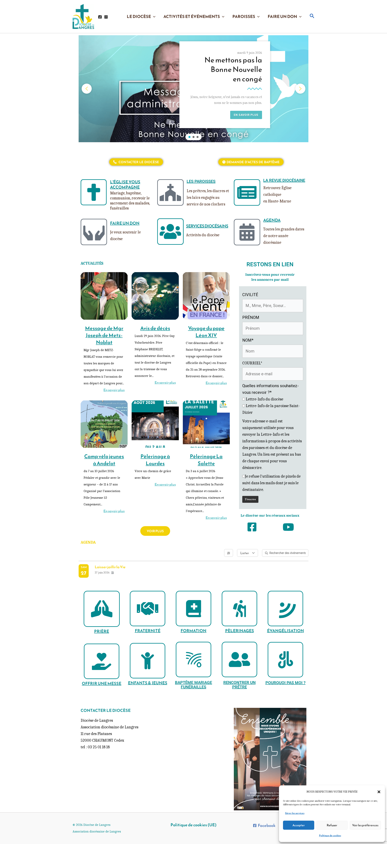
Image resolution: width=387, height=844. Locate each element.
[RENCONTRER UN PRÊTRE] (239, 659)
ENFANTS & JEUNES (147, 683)
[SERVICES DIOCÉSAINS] (170, 231)
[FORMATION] (193, 608)
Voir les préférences (365, 825)
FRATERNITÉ (147, 631)
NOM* (247, 340)
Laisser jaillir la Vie (110, 567)
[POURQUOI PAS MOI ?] (285, 659)
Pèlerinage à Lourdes (155, 459)
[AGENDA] (247, 232)
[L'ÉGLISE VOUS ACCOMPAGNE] (94, 192)
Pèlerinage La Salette (206, 459)
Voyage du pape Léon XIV (206, 331)
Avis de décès (155, 328)
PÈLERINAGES (239, 631)
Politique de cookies (330, 835)
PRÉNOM (250, 317)
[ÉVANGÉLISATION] (285, 608)
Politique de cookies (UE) (193, 825)
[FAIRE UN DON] (94, 232)
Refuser (332, 825)
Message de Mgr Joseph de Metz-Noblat (104, 335)
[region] (193, 88)
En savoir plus (114, 390)
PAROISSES (243, 16)
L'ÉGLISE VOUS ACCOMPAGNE (125, 184)
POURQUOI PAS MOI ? (285, 682)
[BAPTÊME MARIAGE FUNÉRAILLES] (193, 659)
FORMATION (193, 631)
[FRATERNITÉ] (147, 608)
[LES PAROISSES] (170, 192)
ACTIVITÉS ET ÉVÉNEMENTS (191, 16)
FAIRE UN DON (282, 16)
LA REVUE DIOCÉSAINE (284, 180)
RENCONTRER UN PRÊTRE (239, 684)
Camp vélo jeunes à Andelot (104, 459)
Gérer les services (294, 813)
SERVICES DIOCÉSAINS (207, 226)
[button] (379, 792)
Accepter (298, 825)
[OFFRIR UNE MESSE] (101, 661)
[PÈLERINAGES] (239, 608)
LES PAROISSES (201, 181)
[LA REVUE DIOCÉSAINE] (247, 192)
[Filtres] (228, 553)
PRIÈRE (101, 631)
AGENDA (272, 220)
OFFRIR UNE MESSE (101, 683)
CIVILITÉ (250, 294)
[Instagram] (106, 17)
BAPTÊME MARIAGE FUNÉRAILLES (193, 684)
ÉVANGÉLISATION (285, 631)
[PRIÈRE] (102, 609)
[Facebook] (100, 17)
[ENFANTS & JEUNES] (147, 660)
